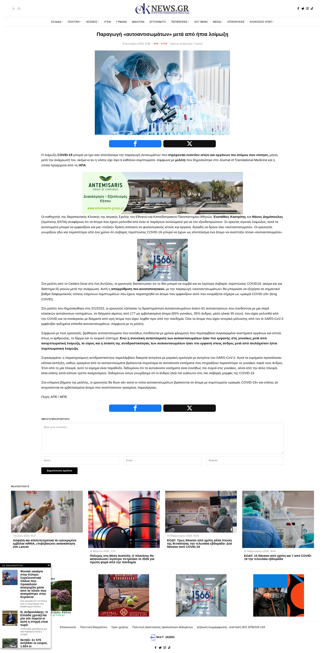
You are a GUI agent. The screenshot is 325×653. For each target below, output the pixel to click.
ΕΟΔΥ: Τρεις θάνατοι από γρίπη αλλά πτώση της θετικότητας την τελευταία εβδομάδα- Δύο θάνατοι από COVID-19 (199, 543)
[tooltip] (298, 8)
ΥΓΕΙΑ (163, 43)
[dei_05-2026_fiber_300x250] (278, 595)
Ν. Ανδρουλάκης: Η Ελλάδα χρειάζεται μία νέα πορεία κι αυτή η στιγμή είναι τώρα (34, 618)
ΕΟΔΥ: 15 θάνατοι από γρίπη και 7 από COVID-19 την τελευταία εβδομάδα (278, 557)
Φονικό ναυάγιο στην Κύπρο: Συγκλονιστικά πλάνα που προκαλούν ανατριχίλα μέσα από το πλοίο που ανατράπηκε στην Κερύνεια (33, 584)
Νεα (156, 43)
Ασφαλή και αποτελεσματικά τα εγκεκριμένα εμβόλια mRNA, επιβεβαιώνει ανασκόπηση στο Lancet (44, 543)
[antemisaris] (162, 193)
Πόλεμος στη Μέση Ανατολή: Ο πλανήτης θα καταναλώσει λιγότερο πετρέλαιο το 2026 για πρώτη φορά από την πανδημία (122, 559)
